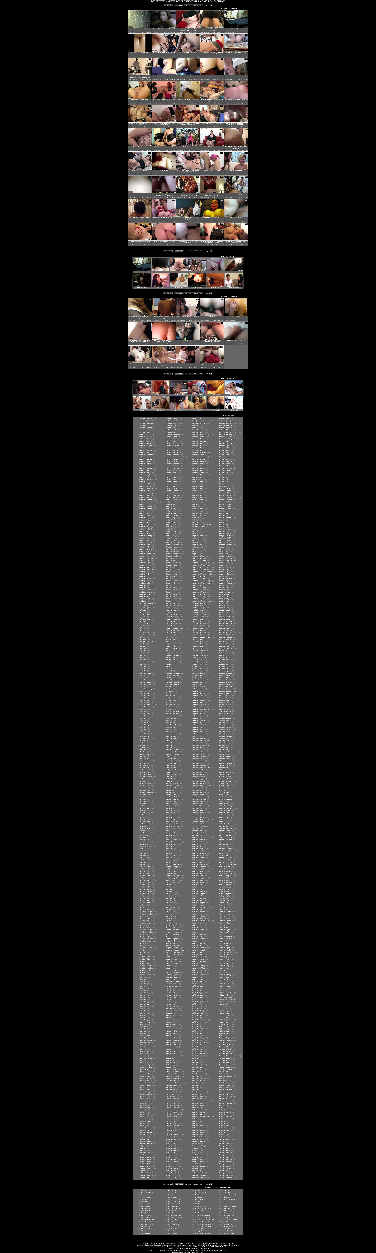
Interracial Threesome (201, 601)
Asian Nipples (144, 714)
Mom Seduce (196, 1083)
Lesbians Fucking (199, 813)
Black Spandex (144, 1036)
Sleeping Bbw (224, 786)
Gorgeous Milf (171, 1092)
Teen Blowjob (224, 914)
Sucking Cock (224, 880)
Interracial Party (199, 594)
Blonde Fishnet (145, 1085)
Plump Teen (223, 482)
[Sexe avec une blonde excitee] (236, 75)
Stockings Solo (225, 862)
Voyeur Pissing (225, 1069)
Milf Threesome (198, 1054)
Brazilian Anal (145, 1157)
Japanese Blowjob (199, 624)
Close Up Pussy (171, 633)
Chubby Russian (171, 597)
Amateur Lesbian (145, 506)
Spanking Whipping (226, 833)
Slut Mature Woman (229, 1220)
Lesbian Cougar (198, 747)
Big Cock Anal (144, 909)
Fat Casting (170, 898)
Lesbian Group (198, 759)
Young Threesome (226, 1177)
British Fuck (144, 1177)
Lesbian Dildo (198, 750)
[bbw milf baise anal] (140, 145)
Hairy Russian (171, 1177)
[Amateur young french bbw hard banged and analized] (164, 122)
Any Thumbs (160, 410)
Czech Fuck (169, 741)
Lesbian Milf (197, 770)
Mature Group (197, 900)
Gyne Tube (215, 410)
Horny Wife (196, 518)
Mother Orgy (197, 1121)
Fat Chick (169, 900)
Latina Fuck (197, 702)
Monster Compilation (200, 1101)
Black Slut (143, 1031)
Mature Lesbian (198, 916)
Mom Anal (195, 1063)
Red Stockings (225, 615)
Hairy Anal (169, 1141)
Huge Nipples (197, 547)
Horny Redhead (198, 513)
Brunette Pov (170, 479)
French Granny (171, 995)
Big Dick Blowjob (146, 930)
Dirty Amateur (171, 765)
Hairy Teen (196, 419)
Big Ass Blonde (145, 878)
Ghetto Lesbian (171, 1063)
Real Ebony (223, 603)
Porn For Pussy (228, 1233)
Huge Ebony (196, 540)
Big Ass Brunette (146, 880)
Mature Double (198, 880)
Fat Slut (169, 918)
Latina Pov (196, 723)
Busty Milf (169, 527)
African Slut (144, 430)
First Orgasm (170, 968)
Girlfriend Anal (172, 1069)
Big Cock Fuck (144, 921)
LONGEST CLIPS (197, 5)
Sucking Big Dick (226, 876)
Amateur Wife (144, 565)
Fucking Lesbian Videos (204, 1220)
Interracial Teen (199, 599)
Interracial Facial (200, 576)
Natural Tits (197, 1137)
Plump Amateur (225, 450)
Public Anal (224, 551)
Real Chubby (224, 599)
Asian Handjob (144, 696)
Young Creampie (225, 1159)
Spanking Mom (224, 831)
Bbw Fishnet (143, 779)
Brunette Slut (171, 484)
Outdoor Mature (225, 425)
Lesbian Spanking (199, 792)
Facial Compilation (173, 878)
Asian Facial (144, 687)
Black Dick (143, 997)
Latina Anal (197, 689)
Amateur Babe (144, 439)
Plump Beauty (224, 455)
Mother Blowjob (198, 1112)
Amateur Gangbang (146, 493)
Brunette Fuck (171, 461)
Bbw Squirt (143, 819)
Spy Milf (222, 846)
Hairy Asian (170, 1144)
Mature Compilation (200, 869)
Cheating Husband (172, 554)
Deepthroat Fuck (172, 752)
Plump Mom (223, 475)
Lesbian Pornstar (199, 783)
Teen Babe (223, 909)
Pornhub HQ (179, 287)
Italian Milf (197, 612)
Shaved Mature (225, 738)
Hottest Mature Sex (230, 1195)
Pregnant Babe (225, 533)
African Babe (144, 421)
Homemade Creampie (199, 457)
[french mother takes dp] (140, 169)
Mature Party (197, 936)
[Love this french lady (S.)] (212, 169)
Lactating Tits (198, 687)
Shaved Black (224, 725)
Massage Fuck (197, 831)
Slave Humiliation (226, 781)
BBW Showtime (200, 1202)
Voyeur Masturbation (227, 1067)
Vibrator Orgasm (226, 1040)
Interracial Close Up (201, 565)
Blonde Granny (144, 1092)
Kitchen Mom (197, 684)
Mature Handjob (198, 903)
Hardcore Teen (198, 448)
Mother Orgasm (198, 1119)
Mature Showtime (228, 1208)
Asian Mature (144, 707)
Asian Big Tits (145, 673)
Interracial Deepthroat (202, 572)
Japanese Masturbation (201, 637)
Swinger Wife (224, 896)
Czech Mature (170, 743)
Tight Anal (223, 1004)
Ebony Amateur (171, 804)
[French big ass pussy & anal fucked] (140, 98)
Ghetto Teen (170, 1067)
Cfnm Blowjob (170, 540)
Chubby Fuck (170, 583)
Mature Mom (196, 923)
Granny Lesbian (171, 1112)
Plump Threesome (226, 484)
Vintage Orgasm (225, 1065)
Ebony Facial (170, 828)
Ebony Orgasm (170, 851)
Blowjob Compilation (147, 1132)
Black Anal (143, 977)
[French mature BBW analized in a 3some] (140, 122)
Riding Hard (224, 669)
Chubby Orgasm (171, 594)
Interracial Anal (199, 558)
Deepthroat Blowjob (173, 750)
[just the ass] (212, 315)
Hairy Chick (170, 1153)
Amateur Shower (145, 533)
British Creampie (146, 1175)
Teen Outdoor (224, 959)
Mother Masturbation (200, 1117)
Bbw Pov (142, 810)
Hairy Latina (170, 1164)
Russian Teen (224, 702)
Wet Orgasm (223, 1078)
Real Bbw (222, 590)
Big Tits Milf (144, 970)
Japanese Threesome (200, 651)
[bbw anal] (212, 75)
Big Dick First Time (147, 936)
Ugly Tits (223, 1036)
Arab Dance (143, 651)
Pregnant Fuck (225, 536)
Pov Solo (222, 527)
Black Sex (142, 1029)
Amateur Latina (145, 504)
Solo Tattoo (224, 817)
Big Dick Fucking (146, 939)
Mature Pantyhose (199, 934)
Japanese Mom (197, 644)
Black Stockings (145, 1040)
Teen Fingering (225, 936)
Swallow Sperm (225, 894)
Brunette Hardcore (172, 466)
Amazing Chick (144, 572)
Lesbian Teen (197, 804)
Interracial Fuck (199, 579)
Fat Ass (168, 887)
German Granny (171, 1042)
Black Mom (142, 1011)
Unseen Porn (142, 272)
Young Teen (223, 1175)
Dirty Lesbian (171, 774)
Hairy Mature (170, 1171)
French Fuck (170, 993)
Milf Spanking (198, 1038)
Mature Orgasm (198, 930)
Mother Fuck (197, 1114)
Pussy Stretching (226, 583)
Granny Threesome (172, 1126)
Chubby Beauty (171, 574)
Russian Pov (224, 700)
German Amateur (171, 1015)
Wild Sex (222, 1135)
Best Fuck (142, 864)
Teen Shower (224, 968)
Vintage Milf (224, 1060)
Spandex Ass (224, 826)
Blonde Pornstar (145, 1110)
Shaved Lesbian (225, 736)
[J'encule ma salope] (140, 193)
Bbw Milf (142, 797)
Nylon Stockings (199, 1146)
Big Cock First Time (147, 918)
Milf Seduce (197, 1033)
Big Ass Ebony (144, 885)
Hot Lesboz (226, 1193)
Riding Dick (224, 664)
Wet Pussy (223, 1081)
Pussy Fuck (223, 572)
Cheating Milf (171, 558)
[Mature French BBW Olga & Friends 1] (140, 363)
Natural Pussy (198, 1132)
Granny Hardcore (172, 1108)
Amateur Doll (144, 482)
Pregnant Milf (225, 538)
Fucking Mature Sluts (203, 1222)
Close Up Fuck (171, 626)
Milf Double (197, 1004)
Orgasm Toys (197, 1168)
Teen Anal (223, 905)
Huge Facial (197, 542)
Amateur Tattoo (145, 554)
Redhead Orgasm (225, 637)
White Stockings (226, 1090)
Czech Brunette (171, 738)
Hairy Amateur (171, 1139)
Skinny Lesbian (225, 770)
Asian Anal (143, 664)
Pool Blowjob (224, 486)
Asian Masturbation (146, 705)
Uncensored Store (160, 395)
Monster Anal (197, 1096)
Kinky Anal (196, 666)
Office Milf (197, 1148)
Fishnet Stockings (172, 973)
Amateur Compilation (147, 459)
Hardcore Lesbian (199, 437)
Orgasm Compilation (200, 1166)
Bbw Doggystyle (145, 774)
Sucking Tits (224, 889)
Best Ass (142, 853)
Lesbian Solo (197, 790)
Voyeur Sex (223, 1072)
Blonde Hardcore (145, 1094)
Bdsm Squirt (143, 837)
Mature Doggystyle (199, 878)
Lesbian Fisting (199, 756)
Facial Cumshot (171, 880)
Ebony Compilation (172, 822)
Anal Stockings (145, 633)
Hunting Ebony (200, 1193)
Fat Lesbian (170, 907)
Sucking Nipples (226, 887)
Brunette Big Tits (172, 443)
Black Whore (143, 1054)
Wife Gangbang (225, 1112)
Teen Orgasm (224, 955)
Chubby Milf (170, 592)
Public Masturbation (227, 561)
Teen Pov (222, 961)
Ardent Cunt (197, 272)
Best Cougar (143, 860)
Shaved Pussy (224, 743)
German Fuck (170, 1038)
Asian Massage (144, 702)
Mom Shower (196, 1085)
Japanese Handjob (199, 633)
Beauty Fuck (143, 849)
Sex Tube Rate (173, 1206)
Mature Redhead (198, 943)
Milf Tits (196, 1056)
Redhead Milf (224, 635)
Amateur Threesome (146, 558)
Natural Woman (198, 1139)
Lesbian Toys (197, 810)
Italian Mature (198, 610)
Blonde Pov (143, 1112)
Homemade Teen (198, 473)
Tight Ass (223, 1009)
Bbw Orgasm (143, 801)
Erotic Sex (169, 869)
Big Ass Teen (144, 900)
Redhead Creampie (226, 624)
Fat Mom (168, 914)
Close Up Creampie (172, 619)
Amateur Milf (144, 511)
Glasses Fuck (170, 1081)
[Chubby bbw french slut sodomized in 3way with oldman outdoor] (188, 193)
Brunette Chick (171, 450)
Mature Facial (198, 882)
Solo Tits (223, 819)
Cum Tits (169, 709)
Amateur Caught (145, 452)
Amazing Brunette (146, 570)
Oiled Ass (196, 1150)
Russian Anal (224, 675)
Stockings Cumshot (226, 858)
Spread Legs (224, 844)
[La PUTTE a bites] (188, 339)
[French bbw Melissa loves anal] (140, 240)
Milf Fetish (197, 1006)
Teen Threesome (225, 986)
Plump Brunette (225, 461)
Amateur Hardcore (146, 500)
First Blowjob (171, 959)
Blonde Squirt (144, 1121)
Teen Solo (223, 973)
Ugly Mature (224, 1033)
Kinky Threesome (199, 680)
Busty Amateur (171, 500)
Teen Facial (224, 932)
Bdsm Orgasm (143, 835)
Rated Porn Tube (174, 1204)
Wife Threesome (225, 1117)
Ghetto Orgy (170, 1065)
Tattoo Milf (224, 900)
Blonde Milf (143, 1103)
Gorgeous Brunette (172, 1090)
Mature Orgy (197, 932)
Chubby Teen (170, 603)
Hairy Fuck (169, 1157)
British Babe (144, 1173)
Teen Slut (223, 970)
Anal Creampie (144, 608)
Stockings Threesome (227, 864)
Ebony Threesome (172, 864)
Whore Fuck (223, 1094)
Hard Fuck (196, 428)
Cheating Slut (171, 563)
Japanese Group (198, 630)
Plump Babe (223, 452)
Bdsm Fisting (144, 833)
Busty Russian (171, 533)
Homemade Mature (199, 468)
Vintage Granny (225, 1054)
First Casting (171, 961)
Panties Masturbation (228, 432)
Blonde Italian (145, 1096)
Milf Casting (197, 995)
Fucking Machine (172, 1011)
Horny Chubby (197, 486)
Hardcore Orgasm (199, 441)
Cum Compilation (172, 684)
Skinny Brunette (226, 765)
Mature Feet (197, 885)
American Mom (144, 597)
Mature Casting (198, 864)
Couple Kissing (171, 660)
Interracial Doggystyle (202, 574)
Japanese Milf (198, 642)
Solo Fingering (225, 806)
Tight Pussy (224, 1015)
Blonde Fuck (143, 1087)
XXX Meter (226, 1229)
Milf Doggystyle (199, 1002)
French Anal (170, 988)
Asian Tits (143, 734)
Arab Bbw (142, 648)
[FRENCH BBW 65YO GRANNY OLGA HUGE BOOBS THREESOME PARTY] (212, 193)
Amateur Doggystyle (146, 479)
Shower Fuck (224, 750)
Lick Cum (195, 815)
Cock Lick (169, 635)
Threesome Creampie (227, 1000)
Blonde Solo (143, 1119)
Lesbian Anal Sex (199, 738)
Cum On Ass (169, 693)
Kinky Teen (196, 678)
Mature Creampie (199, 871)
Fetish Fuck (170, 941)
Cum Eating (169, 687)
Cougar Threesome (172, 653)
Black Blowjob (144, 988)
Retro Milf (223, 655)
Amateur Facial (145, 486)
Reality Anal (224, 610)
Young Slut (223, 1171)
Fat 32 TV (199, 1211)
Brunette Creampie (172, 455)
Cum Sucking (170, 705)
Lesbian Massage (199, 765)
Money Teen (196, 1094)
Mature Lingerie (199, 918)
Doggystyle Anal (172, 783)
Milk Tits (196, 1060)
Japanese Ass (197, 619)
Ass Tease (142, 747)
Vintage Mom (224, 1063)
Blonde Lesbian (145, 1099)
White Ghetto (224, 1085)
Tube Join (178, 272)
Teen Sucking (224, 982)
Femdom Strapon (171, 936)
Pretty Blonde (225, 542)
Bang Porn (215, 272)
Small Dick (223, 795)
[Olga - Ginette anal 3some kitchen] (212, 363)
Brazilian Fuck (145, 1162)
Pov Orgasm (223, 522)
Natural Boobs (198, 1126)
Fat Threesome (171, 923)
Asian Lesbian (144, 700)
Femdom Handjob (171, 927)
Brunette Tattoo (172, 491)
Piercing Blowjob (226, 448)
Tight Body (223, 1011)
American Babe (144, 583)
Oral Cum (195, 1157)
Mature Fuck (197, 896)
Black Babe (143, 982)
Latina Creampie (199, 698)
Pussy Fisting (225, 567)
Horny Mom (196, 506)
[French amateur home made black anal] (164, 315)
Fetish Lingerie (172, 946)
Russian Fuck (224, 684)
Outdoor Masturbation (228, 423)
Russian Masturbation (228, 691)
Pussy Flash (224, 570)
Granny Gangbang (172, 1105)
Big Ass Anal (144, 869)
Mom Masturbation (199, 1078)
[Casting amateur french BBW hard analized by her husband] (236, 122)
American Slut (144, 599)
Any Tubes (178, 410)
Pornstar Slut (225, 502)
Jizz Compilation (199, 657)
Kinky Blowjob (198, 669)
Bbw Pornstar (144, 808)
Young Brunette (225, 1153)
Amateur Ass (143, 437)
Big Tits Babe (144, 957)
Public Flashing (226, 558)
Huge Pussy (196, 549)
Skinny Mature (225, 772)
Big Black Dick (145, 903)
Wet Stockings (225, 1083)
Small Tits (223, 797)
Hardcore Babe (198, 432)
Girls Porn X (227, 1231)
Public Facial (225, 556)
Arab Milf (142, 657)
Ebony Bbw (169, 810)
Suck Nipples (224, 867)
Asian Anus (143, 666)
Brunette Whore (171, 497)
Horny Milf (196, 504)
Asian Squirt (144, 729)
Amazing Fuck (144, 574)
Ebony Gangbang (171, 833)
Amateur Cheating (146, 455)
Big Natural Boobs (146, 948)
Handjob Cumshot (199, 423)
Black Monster (144, 1013)
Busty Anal (169, 502)
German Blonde (171, 1024)
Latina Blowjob (198, 693)
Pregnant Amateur (226, 531)
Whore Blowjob (225, 1092)
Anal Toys (142, 637)
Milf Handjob (197, 1013)
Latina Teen (197, 732)
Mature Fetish (198, 887)
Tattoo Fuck (224, 898)
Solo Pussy (223, 815)
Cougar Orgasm (171, 648)
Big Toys (142, 973)
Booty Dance (143, 1148)
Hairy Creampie (171, 1155)
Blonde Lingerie (145, 1101)
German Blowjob (171, 1027)
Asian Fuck (143, 691)
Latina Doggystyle (199, 700)
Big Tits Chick (145, 959)
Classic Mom (170, 608)
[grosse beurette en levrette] (236, 339)
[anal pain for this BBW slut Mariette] (188, 240)
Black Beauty (144, 986)
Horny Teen (196, 515)
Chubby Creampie (172, 581)
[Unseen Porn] (236, 27)
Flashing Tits (171, 977)
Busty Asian (170, 504)
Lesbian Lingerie (199, 763)
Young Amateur (225, 1139)
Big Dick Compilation (147, 932)
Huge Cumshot (197, 536)
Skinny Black (224, 759)
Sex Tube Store (174, 1208)
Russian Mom (224, 698)
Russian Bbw (224, 678)
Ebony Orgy (169, 853)
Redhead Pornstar (226, 639)
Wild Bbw (222, 1123)
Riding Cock (224, 660)
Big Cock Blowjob (146, 912)
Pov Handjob (224, 515)
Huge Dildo (196, 538)
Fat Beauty (169, 891)
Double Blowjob (171, 792)
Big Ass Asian (144, 871)
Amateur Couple (145, 464)
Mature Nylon (197, 927)
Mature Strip (197, 964)
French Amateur (171, 986)
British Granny (171, 419)
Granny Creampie (172, 1099)
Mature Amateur (198, 840)
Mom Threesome (198, 1092)
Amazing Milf (144, 576)
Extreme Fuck (170, 873)
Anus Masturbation (146, 642)
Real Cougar (224, 601)
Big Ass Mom (143, 896)
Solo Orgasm (224, 813)
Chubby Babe (170, 572)
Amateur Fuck (144, 491)
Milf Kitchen (197, 1018)
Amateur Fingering (146, 488)
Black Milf (143, 1009)
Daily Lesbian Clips (203, 1208)
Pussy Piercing (225, 579)
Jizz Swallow (197, 662)
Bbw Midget (143, 795)
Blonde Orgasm (144, 1108)
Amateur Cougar (145, 461)
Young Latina (224, 1164)
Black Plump (143, 1020)
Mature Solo (197, 957)
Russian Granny (225, 687)
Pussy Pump (223, 581)
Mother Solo (197, 1123)
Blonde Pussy (144, 1114)
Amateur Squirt (145, 540)
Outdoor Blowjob (199, 1175)
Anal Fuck (142, 617)
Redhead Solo (224, 644)
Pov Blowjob (224, 511)
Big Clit (142, 907)
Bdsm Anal (142, 831)
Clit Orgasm (170, 612)
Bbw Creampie (144, 772)
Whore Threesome (226, 1103)
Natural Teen (197, 1135)
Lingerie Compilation (201, 819)
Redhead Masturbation (228, 633)
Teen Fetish (224, 934)
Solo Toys (223, 822)
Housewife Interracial (201, 524)
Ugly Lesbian (224, 1031)
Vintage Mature (225, 1058)
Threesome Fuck (225, 1002)
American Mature (145, 592)
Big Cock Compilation (147, 914)
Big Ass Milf (144, 894)
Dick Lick (169, 756)
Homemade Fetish (199, 461)
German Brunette (172, 1029)
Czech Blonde (170, 736)
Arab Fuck (142, 653)
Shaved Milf (224, 741)
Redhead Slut (224, 642)
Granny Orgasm (171, 1117)
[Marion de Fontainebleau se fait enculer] (212, 216)
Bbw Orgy (142, 804)
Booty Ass (142, 1146)
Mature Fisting (198, 891)
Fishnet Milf (170, 970)
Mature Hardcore (199, 905)
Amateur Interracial (147, 502)
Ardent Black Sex (175, 1215)
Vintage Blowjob (226, 1049)
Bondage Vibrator (146, 1144)
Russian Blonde (225, 680)
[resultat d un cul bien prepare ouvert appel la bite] (164, 339)
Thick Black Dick (226, 993)
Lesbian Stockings (199, 797)
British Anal (144, 1171)
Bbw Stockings (144, 822)
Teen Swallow (224, 984)
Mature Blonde (198, 858)
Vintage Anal (224, 1045)
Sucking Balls (225, 871)
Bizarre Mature (145, 975)
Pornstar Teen (225, 506)
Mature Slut (197, 955)
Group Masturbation (173, 1135)
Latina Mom (196, 714)
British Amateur (145, 1168)
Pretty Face (224, 547)
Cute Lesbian (170, 727)
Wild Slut (223, 1137)
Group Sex (169, 1137)
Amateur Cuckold (145, 468)
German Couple (171, 1031)
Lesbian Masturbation (201, 768)
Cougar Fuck (170, 646)
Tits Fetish (224, 1022)
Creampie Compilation (174, 673)
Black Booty (143, 991)
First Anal (169, 957)
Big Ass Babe (144, 873)
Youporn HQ (216, 395)
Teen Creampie (225, 921)
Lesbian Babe (197, 743)
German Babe (170, 1020)
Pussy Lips (223, 576)
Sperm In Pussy (225, 840)
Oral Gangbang (198, 1162)
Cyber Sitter (223, 1250)
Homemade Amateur (199, 452)
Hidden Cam (196, 450)
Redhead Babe (224, 619)
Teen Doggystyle (226, 930)
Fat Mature (169, 909)
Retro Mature (224, 653)
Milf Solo (196, 1036)
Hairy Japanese (171, 1162)
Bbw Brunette (144, 768)
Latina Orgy (197, 718)
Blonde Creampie (145, 1078)
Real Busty (223, 597)
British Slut (170, 430)
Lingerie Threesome (200, 826)
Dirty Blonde (170, 768)
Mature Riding (198, 946)
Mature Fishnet (198, 889)
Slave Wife (223, 783)
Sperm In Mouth (225, 837)
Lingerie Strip (198, 824)
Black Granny (144, 1002)
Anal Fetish (143, 612)
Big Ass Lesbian (145, 891)
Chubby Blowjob (171, 576)
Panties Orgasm (225, 434)
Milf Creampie (198, 997)
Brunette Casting (172, 448)
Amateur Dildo (144, 477)
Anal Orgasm (143, 624)
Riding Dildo (224, 666)
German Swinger (171, 1051)
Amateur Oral (144, 518)
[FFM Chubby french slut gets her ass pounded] (164, 98)
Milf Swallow (197, 1049)
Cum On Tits (170, 702)
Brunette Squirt (172, 488)
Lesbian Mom (197, 772)
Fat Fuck (169, 903)
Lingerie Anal (198, 817)
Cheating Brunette (172, 545)
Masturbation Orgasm (200, 837)
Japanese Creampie (199, 626)
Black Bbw (142, 984)
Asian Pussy (143, 723)
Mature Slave (197, 952)
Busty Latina (170, 522)
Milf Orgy (196, 1024)
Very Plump (226, 1222)
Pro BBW (225, 1217)
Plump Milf (223, 473)
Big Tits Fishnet (146, 961)
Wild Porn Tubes (179, 395)
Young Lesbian (225, 1166)
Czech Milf (169, 745)
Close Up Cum (170, 621)
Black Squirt (144, 1038)
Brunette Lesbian (172, 468)
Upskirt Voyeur (225, 1038)
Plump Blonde (224, 457)
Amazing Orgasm (145, 579)
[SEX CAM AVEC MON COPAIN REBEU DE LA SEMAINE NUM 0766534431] (140, 339)
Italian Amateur (199, 603)
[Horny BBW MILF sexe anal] (212, 145)
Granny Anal (170, 1094)
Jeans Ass (196, 653)
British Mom (170, 428)
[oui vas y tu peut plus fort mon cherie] (236, 51)
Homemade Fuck (198, 464)
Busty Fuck (169, 520)
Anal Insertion (145, 621)
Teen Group (223, 946)
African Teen (144, 432)
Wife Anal (223, 1108)
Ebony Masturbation (173, 842)
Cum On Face (170, 696)
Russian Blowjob (226, 682)
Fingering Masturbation (175, 950)
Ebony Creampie (171, 824)
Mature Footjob (198, 894)
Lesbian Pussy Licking (201, 786)
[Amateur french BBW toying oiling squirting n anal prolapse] (212, 98)
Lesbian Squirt (198, 795)
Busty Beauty (170, 509)
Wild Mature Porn (229, 1226)
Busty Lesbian (171, 524)
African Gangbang (146, 423)
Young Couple (224, 1157)
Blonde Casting (145, 1072)
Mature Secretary (199, 948)
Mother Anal (197, 1110)
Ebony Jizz (169, 837)
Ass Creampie (144, 736)
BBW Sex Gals (200, 1199)
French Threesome (172, 1006)
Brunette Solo (171, 486)
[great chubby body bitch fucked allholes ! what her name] (188, 27)
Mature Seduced (198, 950)
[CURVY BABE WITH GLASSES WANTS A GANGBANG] (164, 216)
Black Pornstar (145, 1022)
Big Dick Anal (144, 927)
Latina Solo (197, 727)
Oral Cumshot (197, 1159)
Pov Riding (223, 524)
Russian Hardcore (226, 689)
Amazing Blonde (145, 567)
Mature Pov (196, 941)
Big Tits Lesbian (146, 968)
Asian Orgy (143, 718)
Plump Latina (224, 464)
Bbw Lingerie (144, 790)
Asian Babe (143, 669)
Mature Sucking (198, 966)
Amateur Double (145, 484)
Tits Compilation (226, 1020)
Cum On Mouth (170, 698)
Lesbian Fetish (198, 752)
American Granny (145, 590)
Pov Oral (222, 520)
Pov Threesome (225, 529)
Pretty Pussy (224, 549)
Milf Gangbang (198, 1011)
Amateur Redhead (145, 529)
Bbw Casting (143, 770)
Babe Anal (142, 752)
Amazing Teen (144, 581)
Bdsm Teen (142, 840)
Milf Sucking (197, 1047)
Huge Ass (195, 529)
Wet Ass (222, 1074)
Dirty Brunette (171, 770)
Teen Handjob (224, 948)
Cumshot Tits (170, 716)
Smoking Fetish (225, 799)
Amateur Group (144, 495)
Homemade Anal (198, 455)
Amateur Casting (145, 450)
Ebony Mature (170, 844)
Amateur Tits (144, 561)
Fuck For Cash (171, 1009)
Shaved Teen (224, 747)
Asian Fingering (145, 689)
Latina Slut (197, 725)
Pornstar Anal (225, 488)
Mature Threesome (199, 975)
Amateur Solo (144, 538)
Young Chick (224, 1155)
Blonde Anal (143, 1060)
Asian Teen (143, 732)
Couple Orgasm (171, 662)
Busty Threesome (172, 538)
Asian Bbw (142, 671)
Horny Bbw (196, 479)
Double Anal (170, 790)
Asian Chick (143, 678)
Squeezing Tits (225, 849)
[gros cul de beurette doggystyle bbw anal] (164, 51)
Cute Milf (169, 729)
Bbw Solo (142, 817)
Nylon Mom (196, 1144)
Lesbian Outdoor (199, 781)
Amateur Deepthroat (146, 475)
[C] (188, 363)
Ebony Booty (170, 817)
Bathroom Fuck (144, 761)
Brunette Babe (171, 439)
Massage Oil (197, 833)
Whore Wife (223, 1105)
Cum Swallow (170, 707)
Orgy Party (196, 1171)
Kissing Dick (197, 682)
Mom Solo (195, 1087)
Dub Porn (234, 272)
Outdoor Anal (197, 1173)
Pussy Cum (223, 565)
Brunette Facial (172, 459)
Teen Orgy (223, 957)
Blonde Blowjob (145, 1069)
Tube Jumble (142, 395)
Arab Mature (143, 655)
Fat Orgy (169, 916)
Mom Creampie (197, 1069)
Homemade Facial (199, 459)
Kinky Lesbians (198, 673)
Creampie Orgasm (172, 675)
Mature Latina (198, 914)
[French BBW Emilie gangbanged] (236, 193)
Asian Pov (142, 720)
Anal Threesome (145, 635)
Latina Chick (197, 696)
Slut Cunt (223, 790)
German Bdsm (170, 1022)
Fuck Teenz (199, 1229)
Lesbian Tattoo (198, 801)
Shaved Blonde (225, 727)
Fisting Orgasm (171, 975)
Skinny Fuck (224, 768)
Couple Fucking (171, 657)
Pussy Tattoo (224, 585)
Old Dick (195, 1153)
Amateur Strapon (145, 542)
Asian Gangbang (145, 693)
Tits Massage (224, 1024)
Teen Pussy (223, 964)
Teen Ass (222, 907)
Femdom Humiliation (173, 930)
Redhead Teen (224, 646)
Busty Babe (169, 506)
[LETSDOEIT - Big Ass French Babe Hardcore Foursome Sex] (188, 122)
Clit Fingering (171, 610)
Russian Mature (225, 693)
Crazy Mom (169, 671)
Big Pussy (142, 955)
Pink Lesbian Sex (229, 1213)
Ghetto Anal (170, 1058)
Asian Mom (142, 711)
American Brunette (146, 588)
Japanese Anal (198, 617)
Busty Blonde (170, 511)
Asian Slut (143, 727)
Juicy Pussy (197, 664)
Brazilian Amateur (146, 1155)
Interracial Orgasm (200, 590)
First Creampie (171, 964)
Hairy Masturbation (173, 1168)
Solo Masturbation (226, 808)
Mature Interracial (200, 907)
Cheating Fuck (171, 549)
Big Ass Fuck (144, 887)
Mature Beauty (198, 849)
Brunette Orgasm (172, 475)
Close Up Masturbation (174, 628)
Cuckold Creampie (172, 680)
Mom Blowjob (197, 1065)
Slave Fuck (223, 779)
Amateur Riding (145, 531)
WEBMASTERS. (176, 1252)
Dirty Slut (169, 781)
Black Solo (143, 1033)
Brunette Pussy (171, 482)
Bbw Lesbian (143, 788)
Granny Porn (199, 1231)
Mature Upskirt (198, 979)
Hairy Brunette (171, 1150)
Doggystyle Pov (171, 788)
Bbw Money (142, 799)
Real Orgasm (224, 608)
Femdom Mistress (172, 932)
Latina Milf (197, 711)
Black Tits (143, 1049)
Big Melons (143, 946)
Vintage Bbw (224, 1047)
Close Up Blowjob (172, 617)
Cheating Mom (170, 561)
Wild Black (223, 1126)
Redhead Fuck (224, 628)
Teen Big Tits (225, 912)
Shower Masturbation (227, 752)
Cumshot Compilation (173, 711)
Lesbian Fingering (199, 754)
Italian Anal (197, 606)
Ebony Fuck (169, 831)
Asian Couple (144, 680)
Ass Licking (143, 745)
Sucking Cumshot (226, 882)
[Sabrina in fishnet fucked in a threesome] (212, 27)
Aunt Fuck (142, 750)
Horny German (197, 495)
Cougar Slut (170, 651)
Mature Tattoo (198, 973)
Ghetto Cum (169, 1060)
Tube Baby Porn (174, 1213)
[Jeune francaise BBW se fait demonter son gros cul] (212, 339)
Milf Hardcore (198, 1015)
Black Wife (143, 1056)
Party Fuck (223, 441)
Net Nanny (214, 1250)
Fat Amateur (170, 882)
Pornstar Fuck (225, 495)
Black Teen (143, 1045)
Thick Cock (223, 995)
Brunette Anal (171, 437)
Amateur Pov (143, 527)
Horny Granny (197, 497)
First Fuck (169, 966)
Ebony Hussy (173, 1229)
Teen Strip (223, 979)
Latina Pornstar (199, 720)
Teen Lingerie (225, 950)
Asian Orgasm (144, 716)
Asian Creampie (145, 682)
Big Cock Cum (144, 916)
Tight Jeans (224, 1013)
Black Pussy (143, 1027)
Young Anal (223, 1141)
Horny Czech (197, 491)
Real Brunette (225, 594)
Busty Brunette (171, 513)
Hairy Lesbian (171, 1166)
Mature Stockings (199, 961)
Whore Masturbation (227, 1096)
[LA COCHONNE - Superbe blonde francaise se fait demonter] (164, 193)
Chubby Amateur (171, 567)
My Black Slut (200, 1195)
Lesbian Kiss (197, 761)
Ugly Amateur (224, 1027)
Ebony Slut (169, 858)
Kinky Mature (197, 675)
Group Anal (169, 1128)
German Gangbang (172, 1040)
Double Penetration (173, 799)
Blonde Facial (144, 1083)
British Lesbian (172, 421)
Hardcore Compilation (201, 434)
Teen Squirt (224, 977)
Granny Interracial (173, 1110)
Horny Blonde (197, 482)
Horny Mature (197, 502)
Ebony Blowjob (171, 815)
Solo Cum (222, 801)
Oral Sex (195, 1164)
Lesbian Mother (198, 774)
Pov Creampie (224, 513)
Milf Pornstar (198, 1029)
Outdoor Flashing (199, 1177)
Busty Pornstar (171, 531)
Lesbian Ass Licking (200, 741)
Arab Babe (142, 646)
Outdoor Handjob (226, 421)
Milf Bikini (197, 991)
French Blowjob (171, 991)
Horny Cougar (197, 488)
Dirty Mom (169, 779)
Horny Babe (196, 477)
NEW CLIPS (188, 5)
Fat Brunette (170, 896)
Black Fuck (143, 1000)
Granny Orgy (170, 1119)
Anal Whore (143, 639)
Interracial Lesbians (201, 583)
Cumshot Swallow (172, 714)
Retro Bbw (223, 651)
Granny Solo (170, 1121)
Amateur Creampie (146, 466)
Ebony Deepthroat (172, 826)
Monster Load (197, 1103)
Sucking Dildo (225, 885)
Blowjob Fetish (145, 1135)
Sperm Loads (224, 842)
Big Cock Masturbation (148, 923)
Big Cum (142, 925)
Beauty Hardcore (145, 851)
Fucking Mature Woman (203, 1226)
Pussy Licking (225, 574)
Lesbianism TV (227, 1197)
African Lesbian (145, 428)
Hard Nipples (197, 430)
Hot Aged (225, 1190)
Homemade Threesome (200, 475)
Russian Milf (224, 696)
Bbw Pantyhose (144, 806)
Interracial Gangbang (201, 581)
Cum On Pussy (170, 700)
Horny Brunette (198, 484)
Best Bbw (142, 855)
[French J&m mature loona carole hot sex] (164, 363)
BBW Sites (199, 1204)
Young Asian (224, 1144)
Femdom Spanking (172, 934)
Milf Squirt (197, 1040)
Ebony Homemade (171, 835)
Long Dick (196, 828)
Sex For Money (225, 711)
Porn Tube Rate (174, 1199)
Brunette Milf (171, 470)
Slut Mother (224, 792)
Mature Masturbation (200, 921)
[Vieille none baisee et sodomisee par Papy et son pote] (212, 240)
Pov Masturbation (226, 518)
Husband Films (198, 556)
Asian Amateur (144, 662)
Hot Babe (195, 520)
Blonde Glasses (145, 1090)
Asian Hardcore (145, 698)
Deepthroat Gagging (173, 754)
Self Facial (224, 707)
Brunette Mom (170, 473)
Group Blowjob (171, 1130)
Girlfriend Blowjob (173, 1072)
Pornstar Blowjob (226, 493)
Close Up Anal (171, 615)
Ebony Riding (170, 855)
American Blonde (145, 585)
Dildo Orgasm (170, 759)
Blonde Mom (143, 1105)
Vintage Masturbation (228, 1056)
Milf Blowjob (197, 993)
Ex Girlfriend (171, 871)
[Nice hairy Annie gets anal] (164, 145)
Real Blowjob (224, 592)
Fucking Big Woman (202, 1215)
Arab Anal (142, 644)
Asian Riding (144, 725)
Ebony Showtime (174, 1231)
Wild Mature (224, 1130)
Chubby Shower (171, 599)
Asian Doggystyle (146, 684)
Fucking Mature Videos (204, 1224)
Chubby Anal (170, 570)
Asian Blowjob (144, 675)
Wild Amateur (224, 1119)
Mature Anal (197, 842)
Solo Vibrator (225, 824)
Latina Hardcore (199, 705)
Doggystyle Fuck (172, 786)
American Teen (144, 601)
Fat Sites (199, 1213)
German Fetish (171, 1036)
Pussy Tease (224, 588)
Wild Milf (223, 1132)
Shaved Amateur (225, 718)
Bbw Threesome (144, 828)
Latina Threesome (199, 734)
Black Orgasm (144, 1015)
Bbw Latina (143, 786)
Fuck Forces (197, 287)
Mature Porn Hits (229, 1206)
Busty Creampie (171, 515)
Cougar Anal (170, 642)
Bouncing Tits (144, 1153)
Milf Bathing (197, 986)
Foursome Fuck (171, 984)
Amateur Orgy (144, 522)
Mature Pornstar (199, 939)
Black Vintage (144, 1051)
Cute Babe (169, 720)
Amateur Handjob (145, 497)
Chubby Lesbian (171, 588)
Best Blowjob (144, 858)
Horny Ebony (197, 493)
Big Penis (142, 952)
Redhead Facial (225, 626)
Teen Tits (223, 988)
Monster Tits (197, 1108)
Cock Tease (169, 637)
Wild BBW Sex (227, 1224)
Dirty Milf (169, 777)
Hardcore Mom (197, 439)
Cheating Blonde (172, 542)
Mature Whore (197, 982)
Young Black (224, 1148)
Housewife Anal (198, 522)
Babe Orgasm (143, 759)
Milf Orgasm (197, 1022)
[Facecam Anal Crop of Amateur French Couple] (188, 98)
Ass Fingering (144, 738)
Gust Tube (197, 410)
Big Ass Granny (145, 889)
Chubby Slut (170, 601)
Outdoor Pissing (226, 428)
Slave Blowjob (225, 777)
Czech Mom (169, 747)
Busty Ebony (170, 518)
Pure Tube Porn (174, 1202)
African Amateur (145, 419)
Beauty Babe (143, 844)
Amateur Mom (143, 513)
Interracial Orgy (199, 592)
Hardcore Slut (198, 446)
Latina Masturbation (200, 709)
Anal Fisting (144, 615)
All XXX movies (160, 272)
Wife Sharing (224, 1114)
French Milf (170, 1000)
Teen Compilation (226, 918)
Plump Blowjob (225, 459)
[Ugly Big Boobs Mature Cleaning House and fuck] (140, 216)
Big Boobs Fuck (145, 905)
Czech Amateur (171, 734)
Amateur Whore (144, 563)
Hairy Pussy (170, 1175)
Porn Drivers (215, 287)
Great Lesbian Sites (203, 1233)
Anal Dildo (143, 610)
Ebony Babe (169, 808)
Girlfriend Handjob (173, 1076)
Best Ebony (143, 862)
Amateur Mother (145, 515)
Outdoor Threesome (226, 430)
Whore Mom (223, 1099)
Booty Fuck (143, 1150)
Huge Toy (195, 554)
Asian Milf (143, 709)
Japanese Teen (198, 648)
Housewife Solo (198, 527)
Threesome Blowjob (226, 997)
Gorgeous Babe (171, 1085)
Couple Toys (170, 666)
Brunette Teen (171, 493)
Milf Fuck (196, 1009)
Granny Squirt (171, 1123)
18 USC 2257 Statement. (190, 1252)
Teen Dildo (223, 927)
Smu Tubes (172, 1211)
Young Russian (225, 1168)
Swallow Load (224, 891)
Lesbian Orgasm (198, 777)
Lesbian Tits (197, 808)
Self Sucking (224, 709)
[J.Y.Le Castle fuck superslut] (188, 145)
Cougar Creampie (172, 644)
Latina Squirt (198, 729)
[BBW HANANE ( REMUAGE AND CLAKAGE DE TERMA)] (236, 145)
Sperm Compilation (226, 835)
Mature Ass (196, 844)
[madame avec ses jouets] (188, 75)
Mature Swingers (199, 970)
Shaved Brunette (226, 729)
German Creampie (172, 1033)
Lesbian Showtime (229, 1199)
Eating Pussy (170, 801)
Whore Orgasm (224, 1101)
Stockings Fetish (226, 860)
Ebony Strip (170, 860)
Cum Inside (169, 691)
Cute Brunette (171, 725)
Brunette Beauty (172, 441)
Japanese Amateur (199, 615)
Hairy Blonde (170, 1148)
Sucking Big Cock (226, 873)
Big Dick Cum (144, 934)
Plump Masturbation (227, 468)
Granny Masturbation (173, 1114)
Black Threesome (145, 1047)
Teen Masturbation (226, 952)
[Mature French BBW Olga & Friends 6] (188, 315)
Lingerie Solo (198, 822)
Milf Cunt (196, 1000)
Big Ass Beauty (145, 876)
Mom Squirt (196, 1090)
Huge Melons (197, 545)
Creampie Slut (171, 678)
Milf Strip (196, 1045)
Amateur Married (145, 509)
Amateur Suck (144, 547)
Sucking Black (225, 878)
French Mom (169, 1002)
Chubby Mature (171, 590)
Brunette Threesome (173, 495)
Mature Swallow (198, 968)
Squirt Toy (223, 855)
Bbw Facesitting (145, 777)
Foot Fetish (170, 979)
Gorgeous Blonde (172, 1087)
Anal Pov (142, 628)
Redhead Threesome (226, 648)
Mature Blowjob (198, 860)
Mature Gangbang (199, 898)
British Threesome (172, 434)
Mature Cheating (199, 867)
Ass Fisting (143, 741)
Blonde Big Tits (145, 1067)
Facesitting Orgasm (173, 876)
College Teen (170, 639)
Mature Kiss (197, 909)
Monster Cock (197, 1099)
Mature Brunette (199, 862)
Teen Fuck (223, 941)
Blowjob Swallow (145, 1137)
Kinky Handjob (198, 671)
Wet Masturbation (226, 1076)
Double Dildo (170, 795)
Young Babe (223, 1146)
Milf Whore (196, 1058)
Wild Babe (223, 1121)
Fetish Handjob (171, 943)
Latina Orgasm (198, 716)
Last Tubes (160, 287)
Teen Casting (224, 916)
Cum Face (169, 689)
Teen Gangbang (225, 943)
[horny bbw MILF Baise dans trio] (212, 122)
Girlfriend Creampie (173, 1074)
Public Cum (223, 554)
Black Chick (143, 993)
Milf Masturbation (199, 1020)
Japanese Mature (199, 639)
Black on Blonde (145, 1058)
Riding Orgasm (225, 671)
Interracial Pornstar (201, 597)
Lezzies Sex (226, 1202)
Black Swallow (144, 1042)
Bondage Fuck (144, 1139)
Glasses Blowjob (172, 1078)
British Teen (170, 432)
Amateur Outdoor (145, 524)
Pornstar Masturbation (228, 497)
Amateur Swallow (145, 549)
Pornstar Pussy (225, 500)
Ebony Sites (173, 1233)
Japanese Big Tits (199, 621)
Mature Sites (227, 1211)
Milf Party (196, 1027)
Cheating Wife (171, 565)
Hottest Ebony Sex (202, 1190)
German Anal (170, 1018)
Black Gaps (172, 1220)
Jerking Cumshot (199, 655)
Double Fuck (170, 797)
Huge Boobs (196, 531)
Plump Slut (223, 477)
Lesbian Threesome (199, 806)
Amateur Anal (144, 434)
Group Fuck (169, 1132)
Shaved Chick (224, 732)
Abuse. (201, 1252)
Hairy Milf (169, 1173)
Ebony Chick (170, 819)
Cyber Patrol (196, 1250)
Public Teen (224, 563)
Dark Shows (172, 1222)
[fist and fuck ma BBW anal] (140, 51)
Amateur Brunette (146, 448)
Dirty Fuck (169, 772)
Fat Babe (169, 889)
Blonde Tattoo (144, 1123)
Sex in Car (223, 714)
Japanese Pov (197, 646)
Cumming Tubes (200, 1206)
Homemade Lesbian (199, 466)
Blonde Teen (143, 1126)
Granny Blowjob (171, 1096)
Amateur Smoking (145, 536)
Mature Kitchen (198, 912)
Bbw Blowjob (143, 765)
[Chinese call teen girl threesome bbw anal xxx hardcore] (212, 51)
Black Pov (142, 1024)
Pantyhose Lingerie (227, 439)
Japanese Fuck (198, 628)
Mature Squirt (198, 959)
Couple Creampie (172, 655)
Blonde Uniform (145, 1128)
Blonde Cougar (144, 1076)
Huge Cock (196, 533)
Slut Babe (223, 788)
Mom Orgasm (196, 1081)
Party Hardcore (225, 443)
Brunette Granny (172, 464)
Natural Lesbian (199, 1128)
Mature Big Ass (198, 851)
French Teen (170, 1004)
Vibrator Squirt (226, 1042)
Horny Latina (197, 500)
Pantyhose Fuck (225, 437)
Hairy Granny (170, 1159)
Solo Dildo (223, 804)
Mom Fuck (195, 1076)
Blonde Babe (143, 1063)
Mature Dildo (197, 876)
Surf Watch (206, 1250)
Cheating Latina (172, 556)
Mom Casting (197, 1067)
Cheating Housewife (173, 551)
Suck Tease (223, 869)
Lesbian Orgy (197, 779)
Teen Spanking (225, 975)
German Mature (171, 1045)
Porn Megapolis (228, 1215)
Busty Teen (169, 536)
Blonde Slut (143, 1117)
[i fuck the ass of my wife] (236, 216)
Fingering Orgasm (172, 952)
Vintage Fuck (224, 1051)
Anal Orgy (142, 626)
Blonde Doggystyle (146, 1081)
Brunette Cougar (172, 452)
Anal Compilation (146, 603)
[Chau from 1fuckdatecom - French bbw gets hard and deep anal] (188, 169)
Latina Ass (196, 691)
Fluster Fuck (142, 287)
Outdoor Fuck (224, 419)
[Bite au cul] (164, 169)
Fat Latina (169, 905)
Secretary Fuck (225, 705)
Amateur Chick (144, 457)
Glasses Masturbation (174, 1083)
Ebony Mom (169, 849)
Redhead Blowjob (226, 621)
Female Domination (172, 925)
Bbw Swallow (143, 824)
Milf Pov (195, 1031)
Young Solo (223, 1173)
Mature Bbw (196, 846)
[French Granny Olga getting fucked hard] (140, 315)
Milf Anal (196, 984)
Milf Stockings (198, 1042)
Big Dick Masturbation (148, 941)
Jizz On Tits (197, 660)
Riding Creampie (226, 662)
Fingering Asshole (172, 948)
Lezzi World (226, 1204)
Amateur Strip (144, 545)
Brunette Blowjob (172, 446)
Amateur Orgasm (145, 520)
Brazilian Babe (145, 1159)
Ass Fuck (142, 743)
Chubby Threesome (172, 606)
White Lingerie (225, 1087)
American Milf (144, 594)
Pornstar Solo (225, 504)
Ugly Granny (224, 1029)
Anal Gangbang (144, 619)
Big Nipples (143, 950)
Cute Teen (169, 732)
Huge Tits (196, 551)
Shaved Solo (224, 745)
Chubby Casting (171, 579)
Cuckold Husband (172, 682)
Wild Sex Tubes (197, 395)
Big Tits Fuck (144, 964)
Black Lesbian (144, 1004)
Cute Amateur (170, 718)
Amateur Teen (144, 556)
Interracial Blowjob (200, 563)
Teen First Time (226, 939)
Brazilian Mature (146, 1164)
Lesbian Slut (197, 788)
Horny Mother (197, 509)
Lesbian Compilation (200, 745)
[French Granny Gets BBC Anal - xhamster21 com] (236, 240)
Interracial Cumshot (200, 570)
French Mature (171, 997)
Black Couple (144, 995)
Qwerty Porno (234, 287)
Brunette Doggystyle (173, 457)
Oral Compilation (199, 1155)
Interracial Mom (199, 588)
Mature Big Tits (199, 853)
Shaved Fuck (224, 734)
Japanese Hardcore (199, 635)
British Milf (170, 425)
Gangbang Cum (170, 1013)
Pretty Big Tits (226, 540)
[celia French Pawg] (236, 169)
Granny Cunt (170, 1101)
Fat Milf (169, 912)
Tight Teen (223, 1018)
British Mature (171, 423)
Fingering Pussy (172, 955)
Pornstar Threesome (227, 509)
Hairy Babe (169, 1146)
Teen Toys (223, 991)
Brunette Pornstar (172, 477)
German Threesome (172, 1056)
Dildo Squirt (170, 763)
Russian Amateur (226, 673)
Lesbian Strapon (199, 799)
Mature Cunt (197, 873)
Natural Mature (198, 1130)
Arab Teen (142, 660)
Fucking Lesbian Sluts (204, 1217)
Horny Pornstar (198, 511)
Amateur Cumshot (145, 470)
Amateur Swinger (145, 551)
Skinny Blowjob (225, 763)
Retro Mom (223, 657)
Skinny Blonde (225, 761)
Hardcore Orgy (198, 443)
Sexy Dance (223, 716)
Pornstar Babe (225, 491)
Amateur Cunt (144, 473)
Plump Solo (223, 479)
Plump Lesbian (225, 466)
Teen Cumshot (224, 923)
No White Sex (200, 1197)
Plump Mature (224, 470)
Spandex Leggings (226, 828)
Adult (142, 410)
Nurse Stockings (199, 1141)
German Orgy (170, 1049)
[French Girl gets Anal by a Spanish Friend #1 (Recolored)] (140, 75)
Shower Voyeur (225, 754)
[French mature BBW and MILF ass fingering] (188, 216)
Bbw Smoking (143, 815)
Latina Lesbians (199, 707)
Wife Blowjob (224, 1110)
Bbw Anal (142, 763)
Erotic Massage (171, 867)
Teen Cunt (223, 925)
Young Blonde (224, 1150)
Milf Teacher (197, 1051)
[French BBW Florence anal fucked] (164, 27)
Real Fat (222, 606)
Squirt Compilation (227, 851)
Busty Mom (169, 529)
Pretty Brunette (226, 545)
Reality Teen (224, 612)
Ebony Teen (169, 862)
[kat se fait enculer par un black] (164, 75)
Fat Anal (169, 885)
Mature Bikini (198, 855)
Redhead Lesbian (226, 630)
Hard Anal (196, 425)
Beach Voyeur (144, 842)
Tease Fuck (223, 903)
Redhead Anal (224, 617)
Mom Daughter (197, 1074)
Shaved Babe (224, 720)
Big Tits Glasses (146, 966)
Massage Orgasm (198, 835)
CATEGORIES (168, 5)
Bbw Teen (142, 826)
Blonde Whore (144, 1130)
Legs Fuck (196, 736)
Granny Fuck (170, 1103)
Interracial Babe (199, 561)
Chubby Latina (171, 585)
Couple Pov (169, 664)
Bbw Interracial (145, 783)
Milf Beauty (197, 988)
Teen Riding (224, 966)
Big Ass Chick (144, 882)
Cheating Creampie (172, 547)
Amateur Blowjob (145, 446)
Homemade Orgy (198, 470)
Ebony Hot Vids (174, 1226)
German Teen (170, 1054)
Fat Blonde (169, 894)
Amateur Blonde (145, 443)
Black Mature (144, 1006)
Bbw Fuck (142, 781)
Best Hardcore (144, 867)
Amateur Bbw (143, 441)
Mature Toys (197, 977)
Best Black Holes (175, 1217)
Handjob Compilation (200, 421)
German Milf (170, 1047)
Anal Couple (143, 606)
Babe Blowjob (144, 754)
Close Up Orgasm (172, 630)
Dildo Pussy (170, 761)
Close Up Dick (171, 624)
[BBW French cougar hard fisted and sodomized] (236, 98)
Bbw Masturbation (146, 792)
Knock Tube (234, 410)
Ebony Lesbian (171, 840)
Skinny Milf (224, 774)
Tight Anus (223, 1006)
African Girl (144, 425)
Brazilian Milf (145, 1166)
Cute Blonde (170, 723)
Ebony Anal (169, 806)
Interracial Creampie (201, 567)
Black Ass (142, 979)
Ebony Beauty (170, 813)
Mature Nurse (197, 925)
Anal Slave (143, 630)
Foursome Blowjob (172, 982)
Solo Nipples (224, 810)
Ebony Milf (169, 846)
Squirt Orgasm (225, 853)
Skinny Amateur (225, 756)
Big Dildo (142, 943)
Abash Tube (234, 395)
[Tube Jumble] (236, 315)
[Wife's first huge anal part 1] (164, 240)
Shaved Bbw (223, 723)
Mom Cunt (195, 1072)
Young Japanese (225, 1162)
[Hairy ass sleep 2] (140, 27)
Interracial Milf (199, 585)
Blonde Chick (144, 1074)
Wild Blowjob (224, 1128)
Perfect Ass (224, 446)
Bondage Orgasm (145, 1141)
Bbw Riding (143, 813)
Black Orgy (143, 1018)
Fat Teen (169, 921)
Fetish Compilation (173, 939)
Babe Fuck (142, 756)
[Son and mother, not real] (188, 51)
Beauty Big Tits (145, 846)
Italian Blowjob (199, 608)
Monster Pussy (198, 1105)
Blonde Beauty (144, 1065)
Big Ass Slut (144, 898)
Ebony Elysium (173, 1224)
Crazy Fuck (169, 669)
